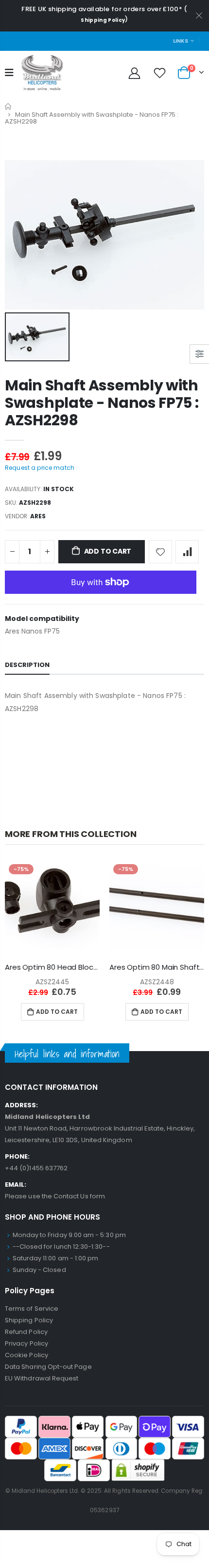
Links (180, 41)
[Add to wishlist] (160, 551)
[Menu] (9, 72)
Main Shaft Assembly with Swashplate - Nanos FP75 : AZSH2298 (102, 403)
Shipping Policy (103, 20)
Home (8, 106)
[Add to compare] (187, 551)
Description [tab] (27, 664)
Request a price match (39, 468)
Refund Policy (26, 1331)
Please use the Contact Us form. (55, 1196)
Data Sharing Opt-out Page (48, 1366)
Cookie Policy (26, 1355)
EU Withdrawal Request (41, 1378)
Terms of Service (31, 1308)
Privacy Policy (26, 1343)
